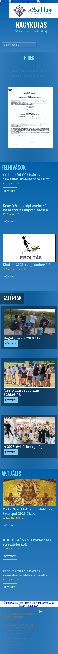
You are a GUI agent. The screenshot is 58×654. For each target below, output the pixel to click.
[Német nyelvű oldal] (48, 45)
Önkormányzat (24, 37)
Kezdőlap (12, 37)
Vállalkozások (49, 37)
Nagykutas (18, 37)
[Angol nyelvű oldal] (52, 45)
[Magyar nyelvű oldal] (43, 45)
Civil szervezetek (42, 37)
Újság (55, 37)
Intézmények (36, 37)
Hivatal (30, 37)
